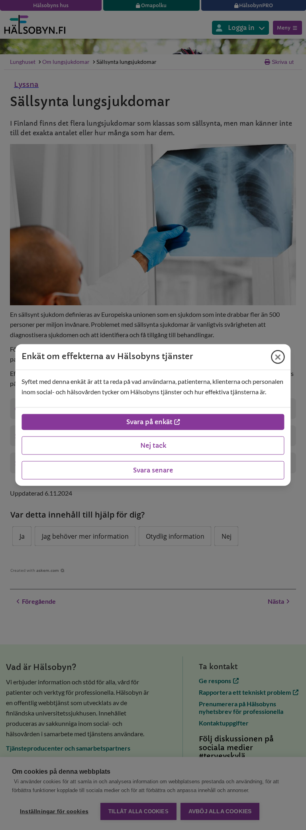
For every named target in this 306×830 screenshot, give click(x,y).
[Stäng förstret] (278, 356)
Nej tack (153, 446)
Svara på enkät (149, 422)
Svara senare (153, 470)
